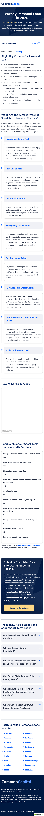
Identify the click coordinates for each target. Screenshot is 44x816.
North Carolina (7, 51)
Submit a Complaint (19, 608)
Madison (28, 769)
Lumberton (30, 765)
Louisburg (29, 747)
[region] (22, 410)
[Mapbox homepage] (7, 431)
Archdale (7, 765)
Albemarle (8, 747)
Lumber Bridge (31, 760)
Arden (6, 769)
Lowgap (28, 756)
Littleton (29, 738)
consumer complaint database (28, 545)
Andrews (7, 751)
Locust (28, 742)
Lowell (28, 751)
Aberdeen (8, 733)
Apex (6, 760)
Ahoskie (7, 742)
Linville (28, 733)
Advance (7, 738)
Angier (6, 756)
